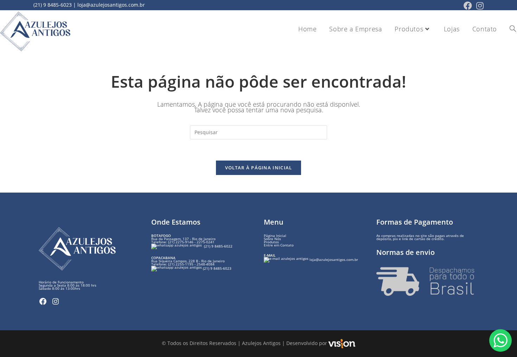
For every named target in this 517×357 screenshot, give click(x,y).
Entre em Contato (279, 245)
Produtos (271, 241)
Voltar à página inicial (258, 167)
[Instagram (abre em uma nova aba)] (479, 5)
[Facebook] (43, 301)
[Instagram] (55, 301)
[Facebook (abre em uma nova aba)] (467, 5)
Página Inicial (275, 235)
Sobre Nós (272, 238)
